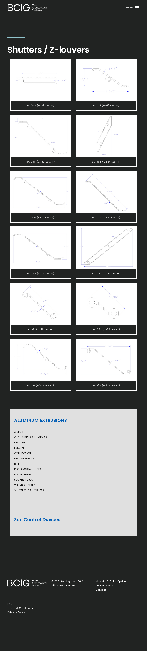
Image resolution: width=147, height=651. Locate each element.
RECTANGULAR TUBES (27, 469)
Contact (101, 590)
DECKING (19, 443)
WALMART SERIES (25, 485)
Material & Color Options (111, 581)
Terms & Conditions (20, 608)
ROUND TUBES (23, 474)
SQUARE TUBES (23, 480)
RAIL (16, 464)
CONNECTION (22, 453)
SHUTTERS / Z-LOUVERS (29, 490)
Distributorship (105, 585)
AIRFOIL (18, 432)
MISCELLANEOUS (24, 458)
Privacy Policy (16, 612)
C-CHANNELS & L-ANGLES (30, 437)
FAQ (9, 604)
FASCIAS (19, 448)
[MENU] (137, 8)
